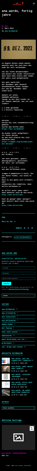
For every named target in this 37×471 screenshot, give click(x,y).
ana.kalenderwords (23, 237)
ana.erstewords (10, 313)
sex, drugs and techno (14, 347)
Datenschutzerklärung (18, 289)
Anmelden (6, 283)
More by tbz (8, 221)
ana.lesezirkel (10, 317)
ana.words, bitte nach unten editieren (21, 383)
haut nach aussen (11, 332)
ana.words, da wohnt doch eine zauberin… (20, 391)
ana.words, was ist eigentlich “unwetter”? (22, 360)
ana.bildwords (11, 31)
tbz (7, 456)
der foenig (8, 328)
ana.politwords (10, 321)
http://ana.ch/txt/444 (12, 195)
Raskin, (21, 465)
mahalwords (8, 336)
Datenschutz (27, 465)
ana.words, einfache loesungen (20, 375)
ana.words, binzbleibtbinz (14, 453)
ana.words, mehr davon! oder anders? (22, 367)
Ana (16, 465)
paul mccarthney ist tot (14, 339)
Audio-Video (8, 324)
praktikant (8, 343)
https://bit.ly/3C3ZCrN (13, 129)
